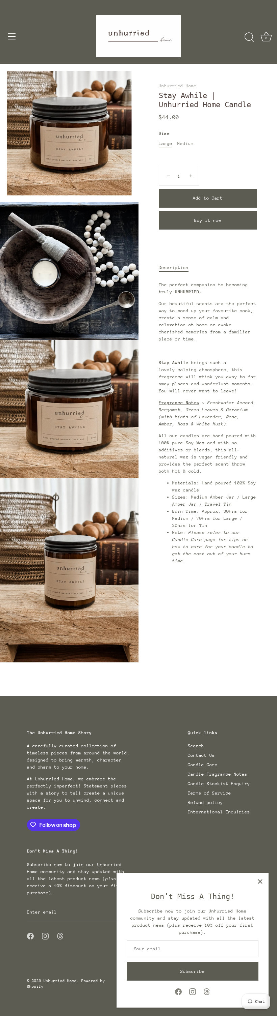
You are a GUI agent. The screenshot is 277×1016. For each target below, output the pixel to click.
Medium (185, 143)
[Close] (260, 881)
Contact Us (201, 755)
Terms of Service (209, 793)
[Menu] (11, 36)
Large (165, 143)
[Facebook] (178, 991)
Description (173, 267)
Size (164, 133)
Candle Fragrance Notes (217, 774)
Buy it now (207, 220)
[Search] (249, 37)
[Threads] (206, 991)
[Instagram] (192, 991)
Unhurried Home (178, 85)
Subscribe (192, 971)
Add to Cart (208, 198)
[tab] (177, 267)
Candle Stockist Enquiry (219, 783)
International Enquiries (219, 811)
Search (196, 745)
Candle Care (203, 764)
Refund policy (205, 802)
